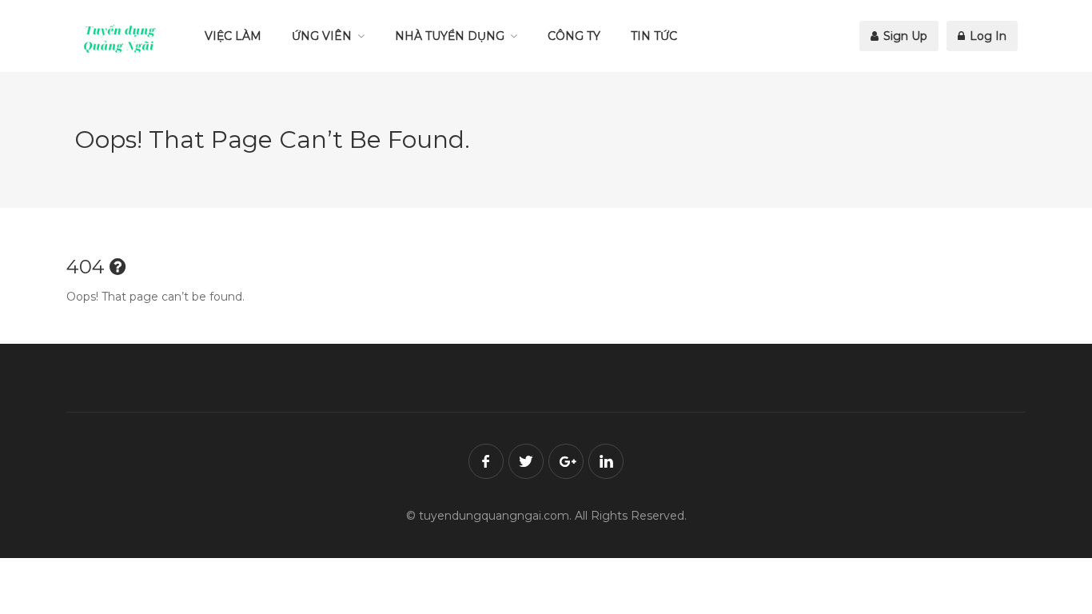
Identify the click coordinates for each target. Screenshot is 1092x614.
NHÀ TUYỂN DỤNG (449, 36)
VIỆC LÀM (233, 36)
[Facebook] (486, 461)
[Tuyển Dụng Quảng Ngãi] (119, 38)
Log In (986, 36)
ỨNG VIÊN (322, 36)
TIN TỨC (654, 36)
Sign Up (903, 36)
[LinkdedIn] (606, 461)
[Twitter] (526, 461)
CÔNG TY (574, 36)
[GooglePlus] (566, 461)
